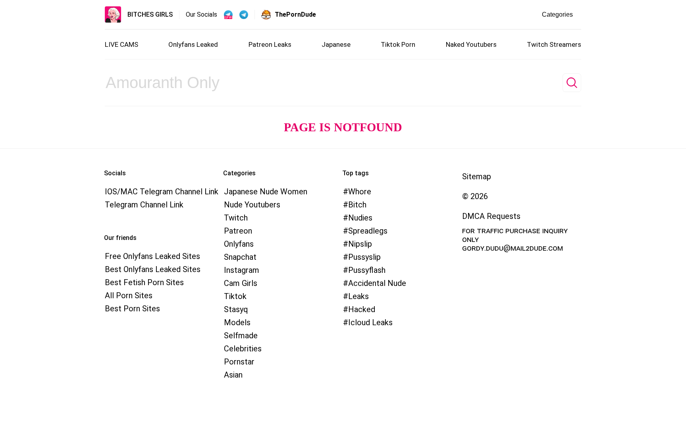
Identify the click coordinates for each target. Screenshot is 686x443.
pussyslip (364, 257)
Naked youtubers (471, 44)
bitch (357, 204)
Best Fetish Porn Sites (144, 282)
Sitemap (476, 176)
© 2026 (475, 196)
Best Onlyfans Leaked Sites (152, 269)
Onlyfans (239, 244)
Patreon (238, 231)
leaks (358, 296)
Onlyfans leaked (193, 44)
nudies (360, 217)
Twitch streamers (554, 44)
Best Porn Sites (132, 308)
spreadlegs (367, 231)
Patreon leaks (270, 44)
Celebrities (243, 348)
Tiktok (235, 296)
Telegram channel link (144, 204)
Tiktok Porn (398, 44)
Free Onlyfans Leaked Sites (152, 256)
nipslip (360, 244)
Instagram (241, 270)
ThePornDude (295, 14)
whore (359, 191)
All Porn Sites (128, 295)
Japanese (336, 44)
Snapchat (240, 257)
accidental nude (377, 283)
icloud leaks (370, 322)
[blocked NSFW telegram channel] (243, 14)
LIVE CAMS (121, 44)
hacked (361, 309)
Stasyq (236, 309)
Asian (233, 375)
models (237, 322)
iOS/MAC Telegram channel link (161, 191)
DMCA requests (491, 216)
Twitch (236, 217)
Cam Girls (240, 283)
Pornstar (239, 361)
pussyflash (366, 270)
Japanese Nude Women (265, 191)
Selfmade (241, 335)
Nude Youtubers (252, 204)
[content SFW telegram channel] (228, 14)
